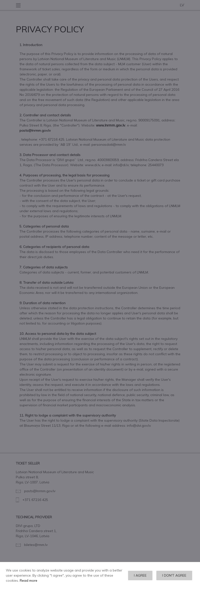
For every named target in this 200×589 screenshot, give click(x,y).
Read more (28, 580)
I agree (140, 575)
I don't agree (174, 575)
